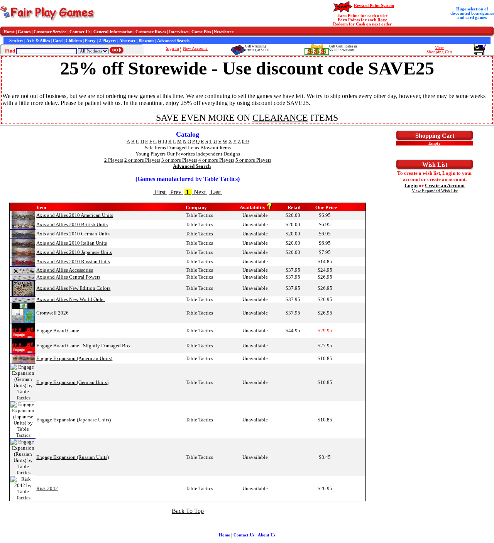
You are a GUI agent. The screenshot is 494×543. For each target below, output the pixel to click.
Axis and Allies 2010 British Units (72, 224)
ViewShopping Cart (439, 50)
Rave (382, 20)
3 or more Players (179, 160)
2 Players (107, 41)
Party (90, 41)
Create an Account (445, 185)
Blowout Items (215, 148)
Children (74, 41)
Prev (176, 192)
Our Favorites (181, 154)
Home (9, 32)
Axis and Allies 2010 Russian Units (73, 261)
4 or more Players (216, 160)
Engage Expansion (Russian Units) (72, 457)
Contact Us (79, 32)
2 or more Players (142, 160)
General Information (112, 32)
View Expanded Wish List (435, 191)
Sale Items (155, 148)
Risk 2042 (47, 488)
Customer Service (50, 32)
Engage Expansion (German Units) (72, 382)
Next (199, 192)
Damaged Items (183, 148)
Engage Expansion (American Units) (74, 358)
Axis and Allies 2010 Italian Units (71, 243)
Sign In (172, 48)
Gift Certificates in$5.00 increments (343, 48)
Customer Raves (150, 32)
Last (215, 192)
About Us (266, 535)
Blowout (146, 41)
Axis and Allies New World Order (70, 299)
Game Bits (201, 32)
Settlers (16, 41)
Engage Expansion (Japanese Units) (73, 420)
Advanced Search (173, 41)
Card (58, 41)
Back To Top (188, 510)
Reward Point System (374, 5)
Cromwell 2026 (52, 313)
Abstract (127, 41)
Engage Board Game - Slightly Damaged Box (83, 345)
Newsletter (223, 32)
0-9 (245, 141)
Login (411, 185)
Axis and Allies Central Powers (68, 277)
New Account (195, 48)
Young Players (150, 154)
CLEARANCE (280, 118)
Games (24, 32)
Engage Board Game (57, 330)
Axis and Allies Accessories (64, 270)
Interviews (178, 32)
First (160, 192)
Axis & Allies (38, 41)
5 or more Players (253, 160)
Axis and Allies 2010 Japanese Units (74, 252)
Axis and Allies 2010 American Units (74, 215)
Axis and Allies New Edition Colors (73, 288)
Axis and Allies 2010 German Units (73, 234)
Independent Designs (218, 154)
